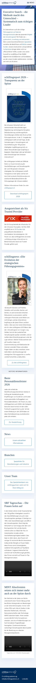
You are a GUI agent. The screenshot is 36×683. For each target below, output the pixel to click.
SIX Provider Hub (20, 229)
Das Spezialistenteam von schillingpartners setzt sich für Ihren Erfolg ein (18, 485)
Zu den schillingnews (19, 363)
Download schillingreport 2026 (19, 195)
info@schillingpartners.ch (10, 679)
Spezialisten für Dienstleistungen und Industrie (18, 462)
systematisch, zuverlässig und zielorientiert (16, 39)
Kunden (5, 47)
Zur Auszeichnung (15, 422)
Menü (32, 2)
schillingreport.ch (9, 188)
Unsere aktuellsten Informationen (19, 441)
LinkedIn (25, 679)
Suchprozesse (7, 49)
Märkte (24, 44)
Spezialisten (27, 42)
